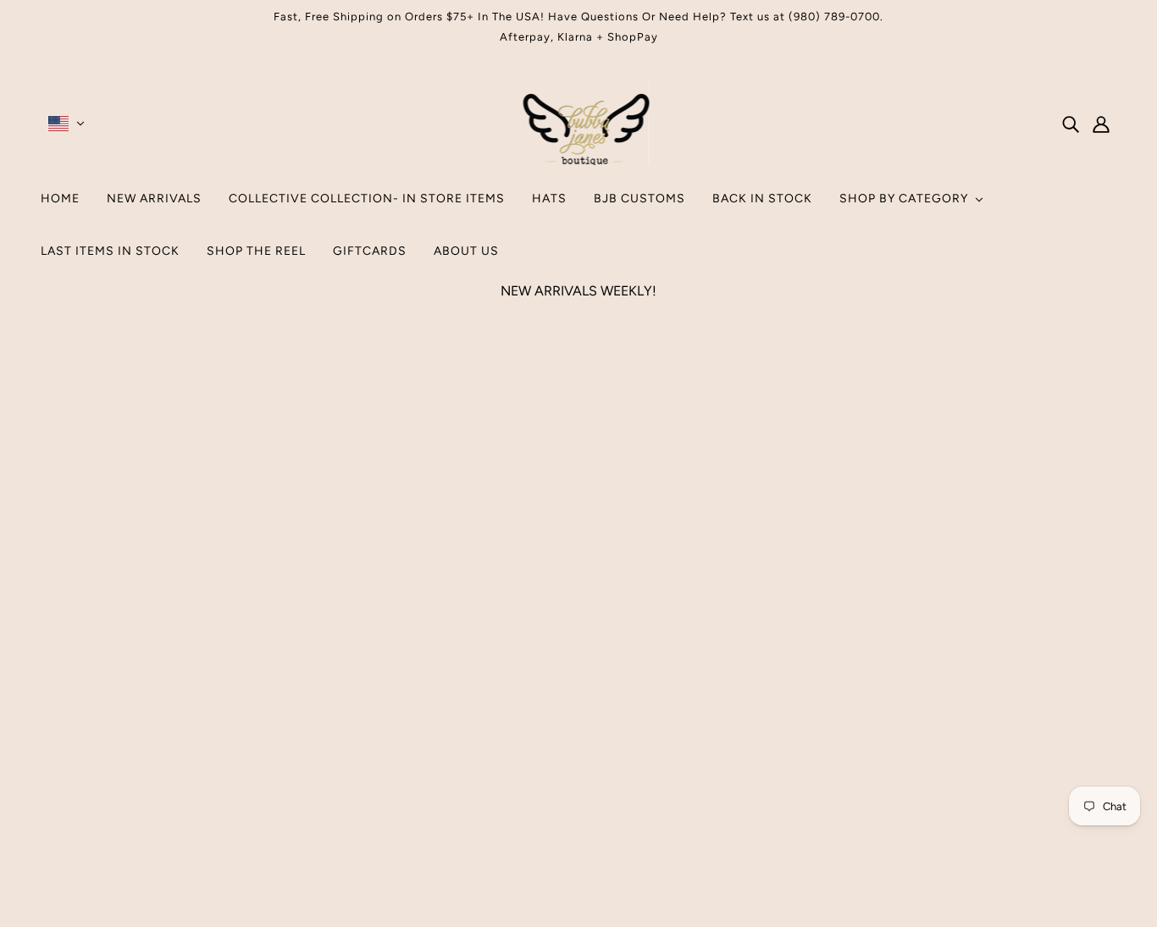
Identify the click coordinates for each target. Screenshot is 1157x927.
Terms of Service (578, 757)
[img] (1070, 124)
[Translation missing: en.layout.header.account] (1101, 124)
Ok (1080, 760)
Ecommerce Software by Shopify (578, 866)
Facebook (557, 737)
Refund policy (570, 778)
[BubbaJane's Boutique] (579, 160)
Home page (533, 517)
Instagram (557, 717)
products (722, 517)
